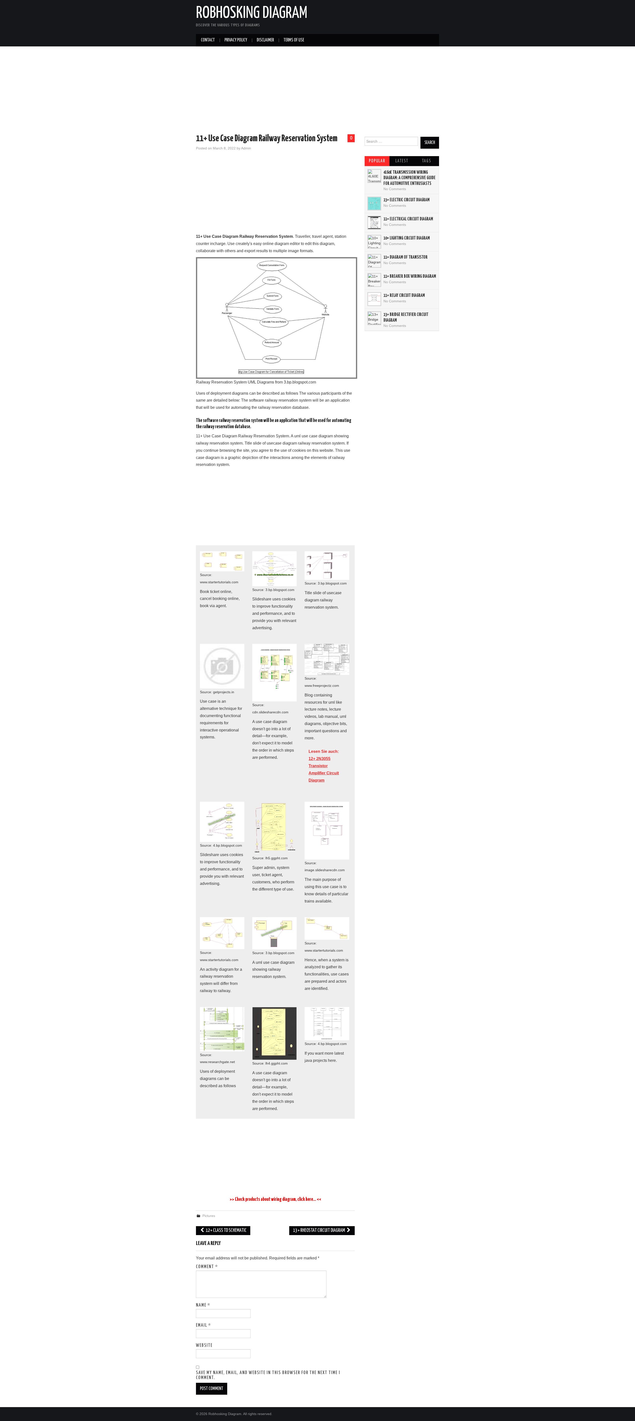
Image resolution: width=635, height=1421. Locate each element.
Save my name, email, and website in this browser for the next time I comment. (268, 1375)
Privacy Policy (235, 40)
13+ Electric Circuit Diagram (406, 200)
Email (203, 1325)
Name (203, 1305)
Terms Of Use (294, 40)
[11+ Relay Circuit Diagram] (374, 299)
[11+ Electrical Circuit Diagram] (374, 222)
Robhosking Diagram (251, 13)
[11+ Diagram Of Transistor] (374, 261)
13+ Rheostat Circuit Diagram (319, 1230)
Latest (401, 161)
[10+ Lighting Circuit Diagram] (374, 242)
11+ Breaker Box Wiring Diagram (409, 276)
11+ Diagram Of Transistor (405, 257)
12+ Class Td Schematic (226, 1230)
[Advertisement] (317, 91)
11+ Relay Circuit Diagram (404, 295)
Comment (207, 1267)
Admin (246, 148)
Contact (208, 40)
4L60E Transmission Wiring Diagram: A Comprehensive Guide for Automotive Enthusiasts (409, 178)
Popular (377, 161)
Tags (426, 161)
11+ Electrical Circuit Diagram (408, 219)
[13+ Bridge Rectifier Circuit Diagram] (374, 318)
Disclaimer (265, 40)
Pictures (208, 1216)
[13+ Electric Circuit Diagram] (374, 203)
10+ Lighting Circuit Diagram (406, 238)
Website (204, 1345)
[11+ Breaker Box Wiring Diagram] (374, 280)
